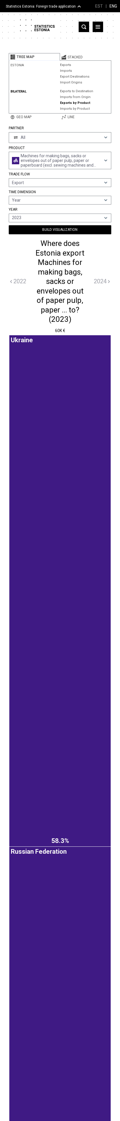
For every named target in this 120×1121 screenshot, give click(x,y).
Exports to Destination (76, 91)
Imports (66, 71)
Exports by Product (75, 103)
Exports (65, 65)
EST (99, 6)
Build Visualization (59, 230)
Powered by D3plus (60, 778)
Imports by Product (75, 109)
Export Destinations (74, 76)
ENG (113, 6)
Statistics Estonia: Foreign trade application (41, 6)
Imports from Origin (75, 97)
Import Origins (71, 82)
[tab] (34, 57)
